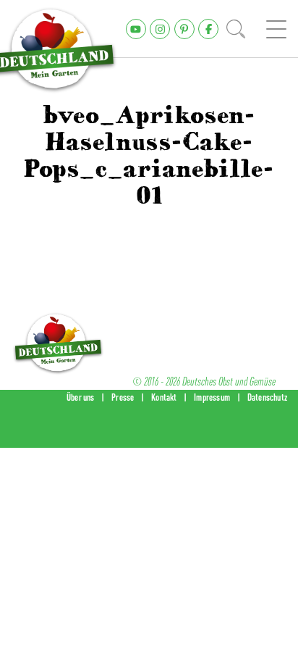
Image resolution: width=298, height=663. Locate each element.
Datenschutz (267, 397)
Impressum (212, 397)
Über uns (81, 397)
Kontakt (163, 397)
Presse (122, 397)
